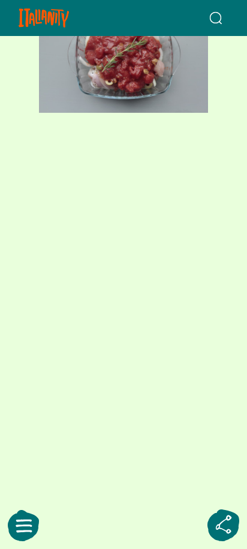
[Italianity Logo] (61, 18)
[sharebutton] (224, 526)
